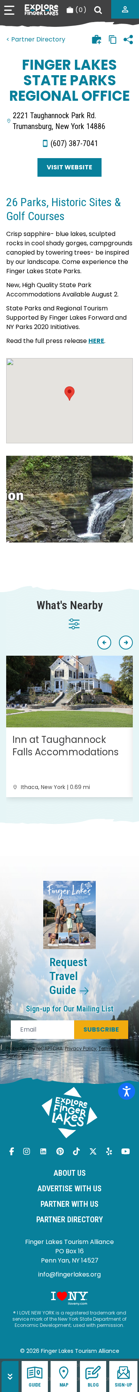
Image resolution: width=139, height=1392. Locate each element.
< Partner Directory (35, 39)
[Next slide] (126, 642)
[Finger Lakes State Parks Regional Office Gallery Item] (69, 499)
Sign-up (123, 1385)
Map (63, 1385)
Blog (93, 1385)
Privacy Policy (81, 1048)
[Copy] (112, 39)
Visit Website (69, 167)
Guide (35, 1385)
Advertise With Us (69, 1188)
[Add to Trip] (96, 39)
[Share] (128, 39)
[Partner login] (125, 9)
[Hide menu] (10, 1376)
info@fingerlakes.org (69, 1274)
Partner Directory (69, 1219)
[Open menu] (9, 10)
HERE (96, 340)
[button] (69, 393)
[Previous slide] (104, 642)
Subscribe (101, 1029)
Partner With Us (69, 1204)
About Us (70, 1173)
